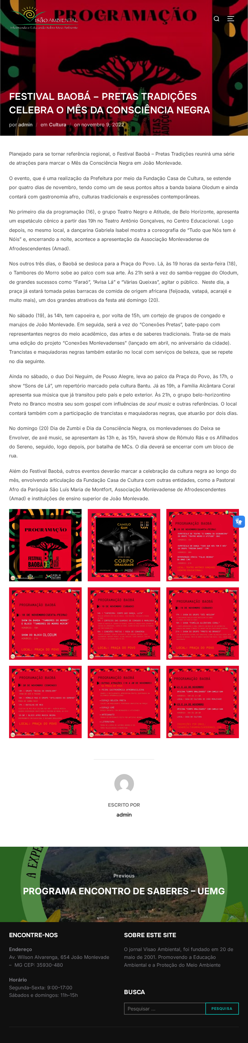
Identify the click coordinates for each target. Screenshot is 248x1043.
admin (25, 125)
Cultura (57, 125)
